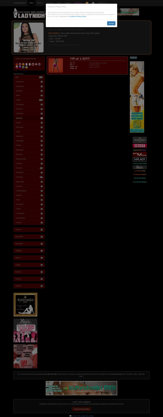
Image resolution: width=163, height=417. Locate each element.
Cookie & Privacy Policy (78, 16)
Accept (111, 23)
